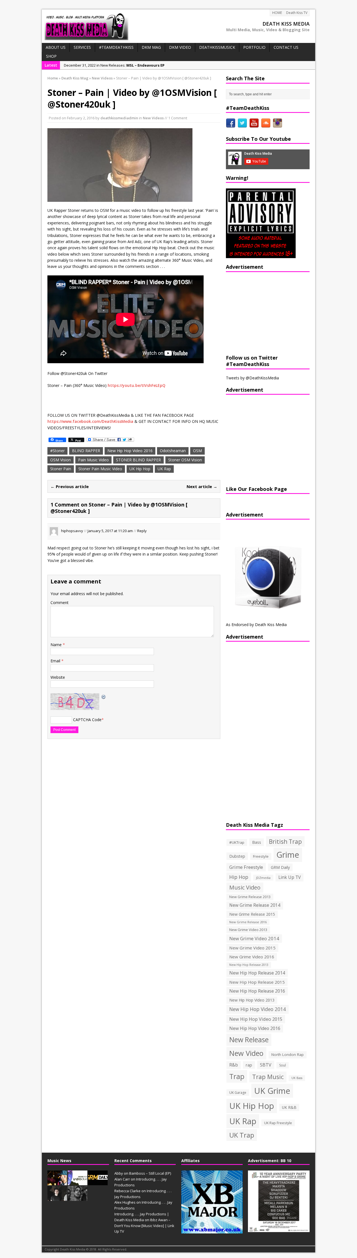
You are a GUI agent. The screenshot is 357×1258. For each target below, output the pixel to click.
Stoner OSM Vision (185, 459)
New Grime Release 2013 (250, 897)
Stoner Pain (60, 468)
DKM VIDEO (180, 47)
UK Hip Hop (139, 468)
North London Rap (287, 1054)
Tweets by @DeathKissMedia (252, 377)
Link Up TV (289, 877)
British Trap (285, 841)
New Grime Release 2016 (248, 922)
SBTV (265, 1065)
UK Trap (241, 1135)
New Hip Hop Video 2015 (255, 1019)
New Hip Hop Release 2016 (257, 991)
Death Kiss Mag (74, 78)
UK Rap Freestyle (278, 1122)
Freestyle (261, 856)
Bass (256, 842)
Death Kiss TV (296, 12)
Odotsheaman (173, 450)
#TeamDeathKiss (116, 47)
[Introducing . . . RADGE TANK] (77, 1198)
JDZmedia (263, 878)
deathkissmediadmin (119, 117)
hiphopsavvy (72, 530)
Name (56, 644)
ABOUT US (56, 47)
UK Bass (296, 1078)
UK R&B (289, 1107)
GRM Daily (280, 867)
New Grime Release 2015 (252, 914)
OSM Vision (60, 459)
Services (82, 47)
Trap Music (268, 1077)
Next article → (202, 486)
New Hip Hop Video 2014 (257, 1009)
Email (55, 660)
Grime (287, 854)
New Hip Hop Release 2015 (257, 982)
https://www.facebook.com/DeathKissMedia (90, 421)
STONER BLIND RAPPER (138, 459)
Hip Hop (238, 877)
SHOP (51, 56)
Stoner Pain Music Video (100, 468)
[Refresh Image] (104, 696)
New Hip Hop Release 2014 (257, 973)
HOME (277, 12)
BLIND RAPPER (86, 450)
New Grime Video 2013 (248, 929)
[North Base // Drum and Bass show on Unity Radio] (57, 1198)
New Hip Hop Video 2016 (130, 450)
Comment (59, 602)
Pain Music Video (93, 459)
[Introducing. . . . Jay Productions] (57, 1182)
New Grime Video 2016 (251, 956)
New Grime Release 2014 (254, 905)
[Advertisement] (261, 312)
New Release (249, 1039)
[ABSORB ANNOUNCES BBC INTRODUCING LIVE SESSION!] (77, 1182)
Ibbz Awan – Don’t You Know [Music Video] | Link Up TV (144, 1225)
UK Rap (164, 468)
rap (249, 1065)
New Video (246, 1053)
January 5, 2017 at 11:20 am (110, 530)
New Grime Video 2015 (252, 948)
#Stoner (57, 450)
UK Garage (237, 1092)
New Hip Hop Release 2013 (248, 965)
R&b (233, 1065)
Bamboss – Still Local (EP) (150, 1173)
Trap (236, 1076)
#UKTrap (236, 842)
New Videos (153, 117)
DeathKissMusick (217, 47)
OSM (197, 450)
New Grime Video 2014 (254, 938)
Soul (282, 1065)
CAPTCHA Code (87, 719)
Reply (142, 530)
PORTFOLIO (254, 47)
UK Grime (272, 1090)
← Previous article (69, 486)
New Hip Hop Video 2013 (251, 1000)
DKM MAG (151, 47)
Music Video (244, 887)
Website (57, 677)
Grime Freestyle (246, 867)
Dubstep (237, 856)
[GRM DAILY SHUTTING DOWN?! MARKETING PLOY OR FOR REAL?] (98, 1182)
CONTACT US (286, 47)
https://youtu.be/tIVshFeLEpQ (136, 385)
